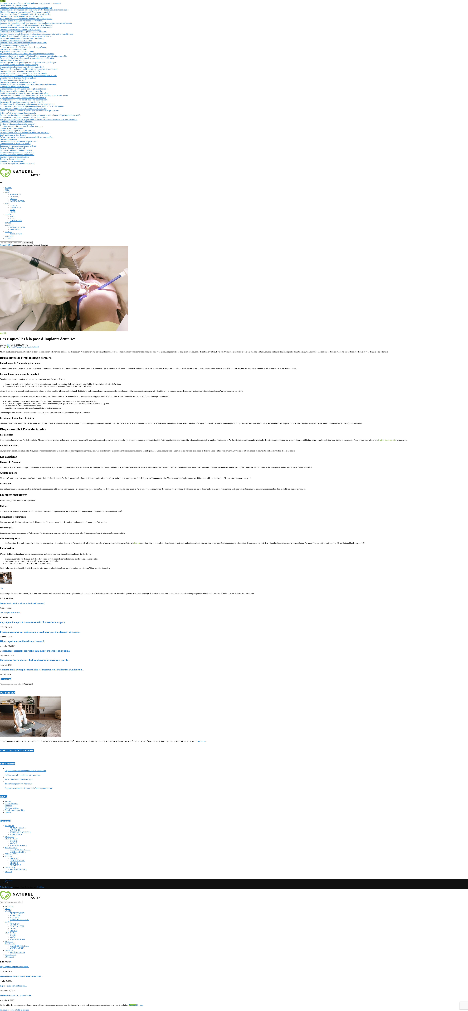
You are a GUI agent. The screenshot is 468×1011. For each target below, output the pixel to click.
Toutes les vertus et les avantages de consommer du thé (21, 91)
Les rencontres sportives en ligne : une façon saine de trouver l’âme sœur (28, 84)
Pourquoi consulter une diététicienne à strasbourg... (21, 976)
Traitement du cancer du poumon (12, 159)
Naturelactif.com (6, 887)
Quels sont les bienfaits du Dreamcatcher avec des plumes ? (23, 98)
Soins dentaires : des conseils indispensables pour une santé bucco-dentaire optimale (32, 106)
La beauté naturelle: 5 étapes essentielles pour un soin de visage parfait (27, 104)
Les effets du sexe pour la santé (12, 161)
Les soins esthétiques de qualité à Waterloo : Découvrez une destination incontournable (33, 56)
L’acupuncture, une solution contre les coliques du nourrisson (23, 117)
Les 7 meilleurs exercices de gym (12, 135)
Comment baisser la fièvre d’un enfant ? (15, 144)
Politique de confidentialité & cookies (14, 1010)
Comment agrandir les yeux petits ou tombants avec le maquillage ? (26, 8)
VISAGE (12, 212)
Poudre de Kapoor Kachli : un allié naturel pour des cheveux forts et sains (28, 76)
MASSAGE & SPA (16, 221)
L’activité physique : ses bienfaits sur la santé (17, 163)
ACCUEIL (8, 188)
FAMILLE (8, 232)
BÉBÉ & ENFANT (16, 234)
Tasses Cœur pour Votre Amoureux (18, 784)
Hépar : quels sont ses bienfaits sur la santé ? (17, 51)
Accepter (132, 1005)
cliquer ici (202, 741)
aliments (136, 543)
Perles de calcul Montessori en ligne (18, 779)
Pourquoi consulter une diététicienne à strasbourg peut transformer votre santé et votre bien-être (36, 34)
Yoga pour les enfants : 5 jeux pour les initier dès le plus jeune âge (25, 14)
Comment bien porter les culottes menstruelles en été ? (21, 71)
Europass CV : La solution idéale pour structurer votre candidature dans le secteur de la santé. (36, 23)
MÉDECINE (9, 225)
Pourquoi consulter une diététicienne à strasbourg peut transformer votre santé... (40, 632)
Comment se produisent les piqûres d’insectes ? (18, 82)
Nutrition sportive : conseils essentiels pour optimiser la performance (26, 25)
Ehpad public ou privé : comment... (14, 967)
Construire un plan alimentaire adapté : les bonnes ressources (23, 32)
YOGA (12, 218)
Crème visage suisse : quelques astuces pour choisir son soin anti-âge (26, 137)
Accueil (3, 245)
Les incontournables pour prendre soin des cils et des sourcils (23, 73)
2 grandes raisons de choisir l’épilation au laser (18, 78)
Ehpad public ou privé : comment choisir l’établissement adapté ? (25, 12)
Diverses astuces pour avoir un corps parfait (17, 152)
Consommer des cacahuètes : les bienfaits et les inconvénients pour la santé (28, 69)
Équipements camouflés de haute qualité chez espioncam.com (28, 788)
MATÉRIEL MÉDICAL (17, 227)
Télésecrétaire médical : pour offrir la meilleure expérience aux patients (27, 54)
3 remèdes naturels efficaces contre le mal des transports (21, 126)
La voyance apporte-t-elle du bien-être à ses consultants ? (22, 38)
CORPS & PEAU (15, 207)
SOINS (7, 203)
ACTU (7, 190)
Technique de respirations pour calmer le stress (18, 146)
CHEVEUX (13, 205)
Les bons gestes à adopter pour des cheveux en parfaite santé (23, 43)
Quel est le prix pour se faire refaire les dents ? (17, 124)
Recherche (28, 242)
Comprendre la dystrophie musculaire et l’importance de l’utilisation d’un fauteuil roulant (34, 95)
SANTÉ (7, 192)
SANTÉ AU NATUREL (17, 201)
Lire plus (139, 1005)
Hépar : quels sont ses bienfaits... (13, 986)
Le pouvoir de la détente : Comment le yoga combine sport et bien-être (27, 58)
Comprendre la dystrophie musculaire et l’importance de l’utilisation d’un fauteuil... (42, 669)
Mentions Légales (12, 808)
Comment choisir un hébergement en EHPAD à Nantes (21, 16)
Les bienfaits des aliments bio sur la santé (16, 41)
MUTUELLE (14, 197)
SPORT (12, 216)
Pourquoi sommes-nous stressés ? (13, 80)
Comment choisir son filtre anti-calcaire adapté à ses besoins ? (23, 89)
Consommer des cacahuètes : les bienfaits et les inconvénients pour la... (35, 660)
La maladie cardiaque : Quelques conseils (16, 150)
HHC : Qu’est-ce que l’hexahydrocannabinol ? (18, 113)
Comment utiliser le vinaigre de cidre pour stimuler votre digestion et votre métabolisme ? (34, 10)
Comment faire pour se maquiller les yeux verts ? (18, 141)
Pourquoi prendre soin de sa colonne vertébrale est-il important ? (24, 133)
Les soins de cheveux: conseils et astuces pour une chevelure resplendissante (29, 111)
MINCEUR (13, 199)
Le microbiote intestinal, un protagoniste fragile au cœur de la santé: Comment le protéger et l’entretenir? (40, 115)
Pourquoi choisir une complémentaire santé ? (17, 155)
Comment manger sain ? (9, 139)
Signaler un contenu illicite (15, 810)
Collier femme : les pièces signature (13, 5)
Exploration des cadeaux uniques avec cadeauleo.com (25, 771)
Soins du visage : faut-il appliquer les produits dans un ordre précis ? (26, 19)
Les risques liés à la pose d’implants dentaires (17, 130)
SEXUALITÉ (9, 236)
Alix (8, 345)
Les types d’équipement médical (12, 148)
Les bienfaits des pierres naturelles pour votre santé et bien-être (24, 93)
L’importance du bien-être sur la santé (14, 87)
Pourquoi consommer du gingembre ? (14, 157)
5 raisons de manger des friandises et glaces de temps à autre (23, 47)
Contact (8, 812)
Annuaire (8, 806)
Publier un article (11, 804)
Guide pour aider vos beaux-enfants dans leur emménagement (23, 100)
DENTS (12, 210)
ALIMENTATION (15, 194)
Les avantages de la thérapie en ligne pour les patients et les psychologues (28, 62)
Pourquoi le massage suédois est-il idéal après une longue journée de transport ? (30, 3)
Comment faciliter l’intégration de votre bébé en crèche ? (22, 67)
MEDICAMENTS (15, 229)
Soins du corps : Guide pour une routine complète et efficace (23, 109)
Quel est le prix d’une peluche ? (12, 128)
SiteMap (40, 887)
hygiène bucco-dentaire (387, 440)
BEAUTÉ (8, 223)
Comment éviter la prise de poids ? (13, 60)
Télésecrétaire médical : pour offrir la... (16, 995)
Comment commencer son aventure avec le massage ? (20, 30)
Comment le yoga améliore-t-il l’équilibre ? (16, 122)
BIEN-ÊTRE (9, 214)
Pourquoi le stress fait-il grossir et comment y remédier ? (21, 21)
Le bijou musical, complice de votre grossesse (22, 775)
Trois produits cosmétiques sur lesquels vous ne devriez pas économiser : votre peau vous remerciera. (38, 120)
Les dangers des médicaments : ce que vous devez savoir (22, 102)
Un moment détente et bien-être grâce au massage (19, 65)
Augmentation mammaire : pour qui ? (14, 45)
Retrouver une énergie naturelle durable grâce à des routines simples (26, 27)
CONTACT (8, 238)
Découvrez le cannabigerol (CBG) (13, 49)
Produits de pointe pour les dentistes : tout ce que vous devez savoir (26, 36)
